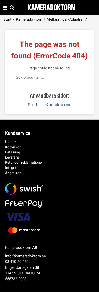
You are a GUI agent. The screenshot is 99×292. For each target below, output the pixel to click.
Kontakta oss (58, 104)
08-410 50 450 (16, 261)
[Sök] (76, 78)
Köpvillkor (13, 147)
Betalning (12, 152)
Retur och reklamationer (24, 162)
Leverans (12, 157)
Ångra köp (13, 173)
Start (7, 19)
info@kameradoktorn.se (25, 256)
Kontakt (11, 142)
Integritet (12, 168)
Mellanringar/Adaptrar (65, 19)
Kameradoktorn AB (21, 247)
